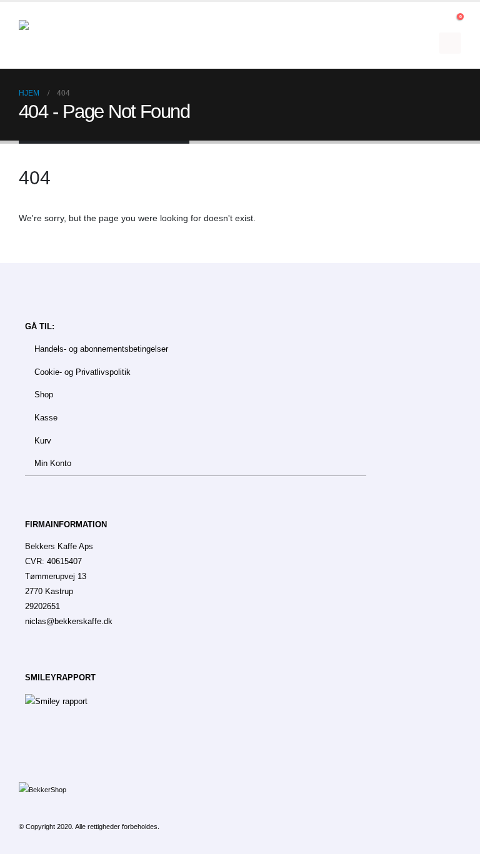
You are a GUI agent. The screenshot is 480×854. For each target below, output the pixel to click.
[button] (437, 19)
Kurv (42, 441)
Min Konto (52, 463)
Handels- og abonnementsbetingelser (101, 349)
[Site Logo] (53, 35)
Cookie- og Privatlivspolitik (82, 372)
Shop (43, 394)
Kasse (46, 418)
